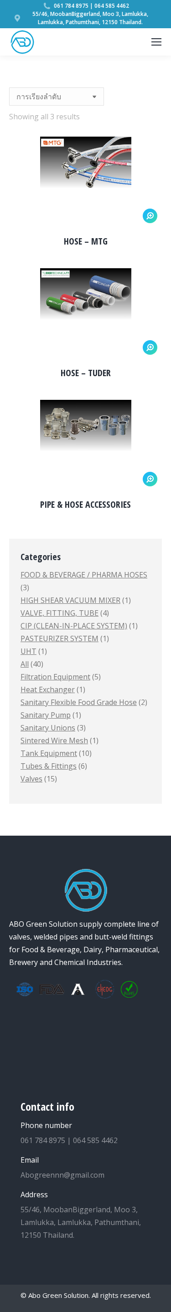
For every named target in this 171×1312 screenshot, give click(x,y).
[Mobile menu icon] (156, 41)
